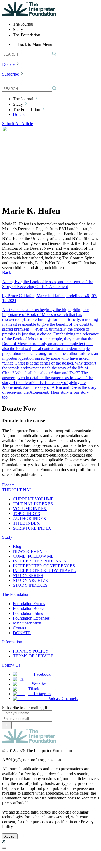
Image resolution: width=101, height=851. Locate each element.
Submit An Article (17, 123)
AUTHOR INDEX (29, 518)
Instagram (42, 693)
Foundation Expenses (31, 618)
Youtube (39, 684)
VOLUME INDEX (30, 508)
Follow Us (11, 665)
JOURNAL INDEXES (33, 504)
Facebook (42, 674)
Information (12, 642)
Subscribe (10, 74)
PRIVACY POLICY (30, 651)
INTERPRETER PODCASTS (39, 561)
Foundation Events (29, 603)
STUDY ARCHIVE (30, 580)
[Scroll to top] (4, 848)
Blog (17, 546)
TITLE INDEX (26, 523)
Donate (8, 64)
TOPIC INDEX (26, 513)
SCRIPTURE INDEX (32, 528)
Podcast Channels (62, 698)
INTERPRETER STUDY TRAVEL (44, 570)
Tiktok (33, 689)
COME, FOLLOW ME (33, 556)
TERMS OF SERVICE (33, 656)
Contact (19, 628)
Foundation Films (28, 613)
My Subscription (27, 623)
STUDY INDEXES (30, 585)
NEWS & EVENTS (30, 551)
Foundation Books (28, 608)
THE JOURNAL (17, 490)
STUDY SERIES (28, 575)
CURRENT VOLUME (33, 499)
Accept (9, 836)
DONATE (22, 632)
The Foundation (15, 594)
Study (7, 537)
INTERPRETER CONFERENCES (44, 566)
